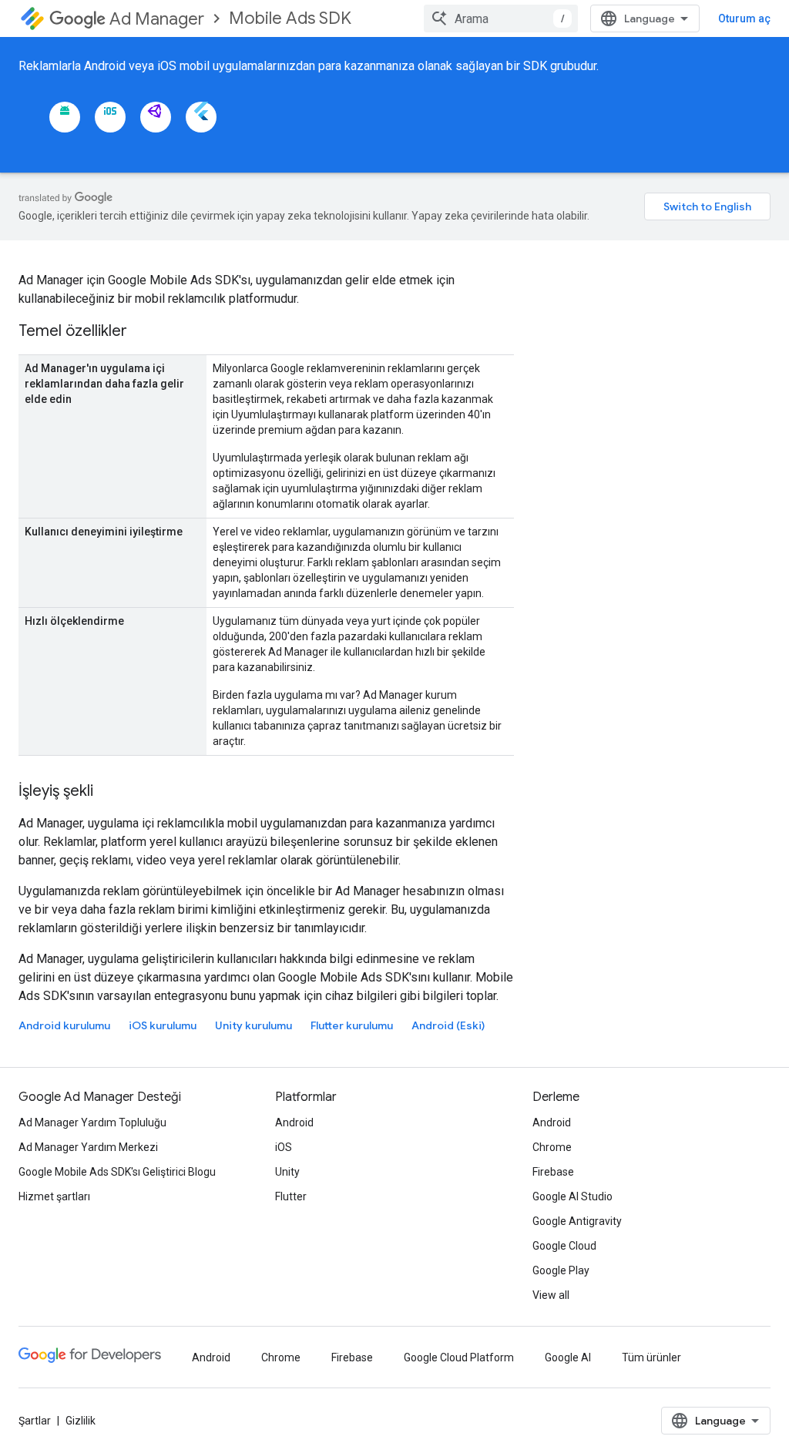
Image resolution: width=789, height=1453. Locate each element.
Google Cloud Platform (459, 1357)
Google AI (568, 1357)
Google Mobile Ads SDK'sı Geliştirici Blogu (117, 1172)
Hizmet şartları (54, 1196)
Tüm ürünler (651, 1357)
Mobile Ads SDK (290, 18)
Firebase (553, 1172)
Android (294, 1122)
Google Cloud (564, 1246)
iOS (283, 1147)
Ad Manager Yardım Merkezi (88, 1147)
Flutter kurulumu (352, 1025)
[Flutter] (201, 117)
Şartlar (34, 1420)
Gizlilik (80, 1420)
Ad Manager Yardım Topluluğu (92, 1122)
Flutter (291, 1196)
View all (550, 1295)
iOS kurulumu (162, 1025)
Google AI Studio (572, 1196)
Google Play (560, 1270)
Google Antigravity (577, 1221)
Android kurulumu (64, 1025)
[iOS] (110, 117)
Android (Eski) (448, 1025)
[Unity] (155, 117)
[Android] (64, 117)
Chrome (552, 1147)
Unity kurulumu (253, 1025)
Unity (287, 1172)
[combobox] (501, 18)
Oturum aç (744, 18)
